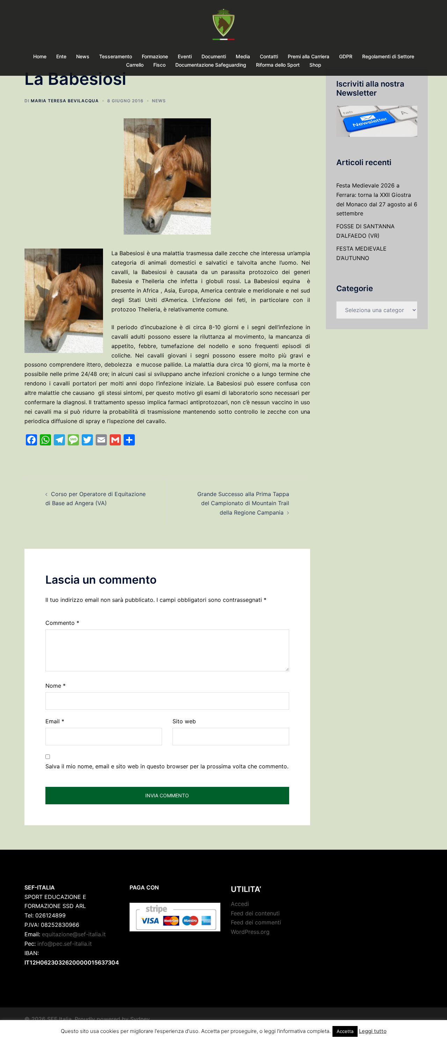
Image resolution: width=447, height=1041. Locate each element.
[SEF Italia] (223, 26)
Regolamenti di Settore (388, 56)
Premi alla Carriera (308, 56)
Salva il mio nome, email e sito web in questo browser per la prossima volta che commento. (166, 766)
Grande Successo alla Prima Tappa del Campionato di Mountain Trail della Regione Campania (243, 503)
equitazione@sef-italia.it (74, 934)
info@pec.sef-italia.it (64, 943)
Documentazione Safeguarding (210, 65)
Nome (55, 685)
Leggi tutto (373, 1031)
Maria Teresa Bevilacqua (65, 100)
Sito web (184, 721)
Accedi (240, 903)
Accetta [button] (345, 1031)
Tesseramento (115, 56)
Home (39, 56)
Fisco (159, 65)
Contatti (269, 56)
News (82, 56)
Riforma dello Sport (278, 65)
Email (54, 721)
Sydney (140, 1019)
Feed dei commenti (256, 922)
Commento (62, 622)
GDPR (345, 56)
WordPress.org (250, 931)
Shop (315, 65)
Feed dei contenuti (255, 913)
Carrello (135, 65)
